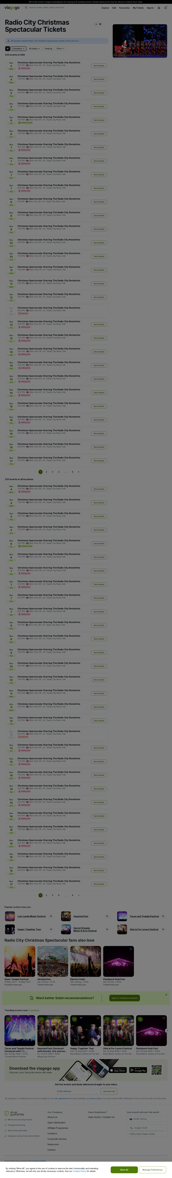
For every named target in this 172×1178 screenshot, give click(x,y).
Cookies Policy (79, 1171)
